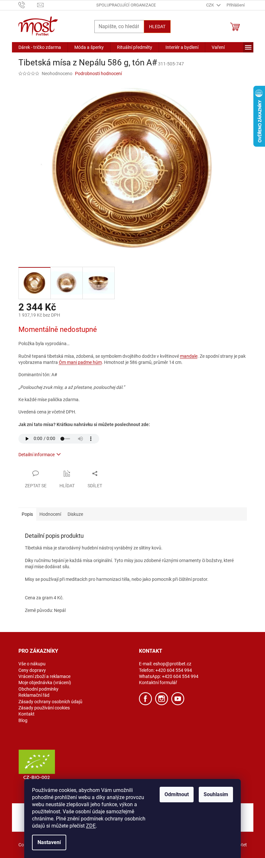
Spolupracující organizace (126, 5)
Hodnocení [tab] (50, 514)
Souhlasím (216, 794)
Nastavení (49, 842)
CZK (210, 5)
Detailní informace (36, 454)
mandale (188, 356)
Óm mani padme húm (80, 362)
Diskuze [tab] (75, 514)
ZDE (91, 826)
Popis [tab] (27, 514)
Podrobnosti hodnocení (98, 73)
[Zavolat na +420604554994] (27, 4)
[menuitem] (40, 47)
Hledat (157, 26)
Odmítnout (176, 794)
